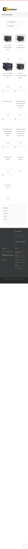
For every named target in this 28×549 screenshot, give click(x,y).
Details (8, 59)
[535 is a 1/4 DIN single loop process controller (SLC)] (7, 66)
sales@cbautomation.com (8, 255)
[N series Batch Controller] (20, 150)
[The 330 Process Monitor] (7, 178)
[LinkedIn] (2, 263)
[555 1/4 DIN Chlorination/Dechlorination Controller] (20, 66)
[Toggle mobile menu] (25, 8)
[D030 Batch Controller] (7, 94)
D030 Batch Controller (7, 101)
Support (6, 213)
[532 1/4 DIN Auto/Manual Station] (20, 38)
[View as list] (15, 29)
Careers (5, 218)
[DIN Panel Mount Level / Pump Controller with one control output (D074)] (20, 94)
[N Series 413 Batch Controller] (7, 150)
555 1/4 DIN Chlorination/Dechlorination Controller (21, 75)
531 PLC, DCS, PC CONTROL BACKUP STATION (8, 47)
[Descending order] (20, 22)
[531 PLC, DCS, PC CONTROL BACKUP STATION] (7, 38)
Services (6, 210)
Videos (5, 216)
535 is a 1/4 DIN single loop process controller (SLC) (7, 75)
